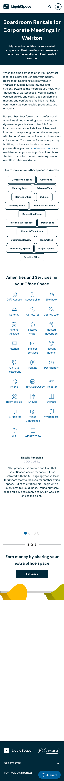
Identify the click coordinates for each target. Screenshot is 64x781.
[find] (49, 6)
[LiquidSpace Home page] (17, 6)
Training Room (17, 205)
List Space (32, 574)
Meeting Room (20, 188)
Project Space (46, 248)
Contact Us (52, 750)
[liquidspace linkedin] (40, 751)
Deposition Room (32, 214)
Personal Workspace (21, 222)
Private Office (44, 188)
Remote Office (23, 197)
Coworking (46, 179)
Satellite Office (32, 257)
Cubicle (44, 197)
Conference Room (22, 179)
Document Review (21, 240)
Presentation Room (44, 205)
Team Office (46, 240)
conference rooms (42, 148)
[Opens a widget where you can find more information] (49, 775)
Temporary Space (20, 248)
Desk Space (47, 222)
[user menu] (58, 6)
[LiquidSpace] (18, 750)
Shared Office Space (32, 231)
